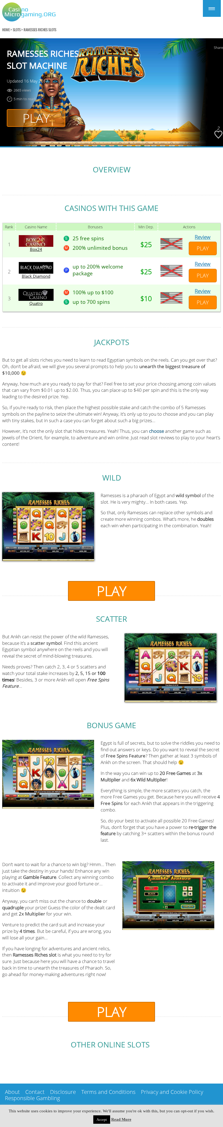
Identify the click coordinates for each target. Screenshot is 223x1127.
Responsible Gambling (32, 1098)
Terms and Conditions (108, 1092)
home (6, 29)
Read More (121, 1119)
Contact (35, 1092)
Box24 (36, 249)
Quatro (36, 303)
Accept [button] (102, 1119)
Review (202, 237)
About (12, 1092)
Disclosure (63, 1092)
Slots (17, 29)
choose (156, 431)
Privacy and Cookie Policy (172, 1092)
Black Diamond (36, 276)
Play (36, 118)
